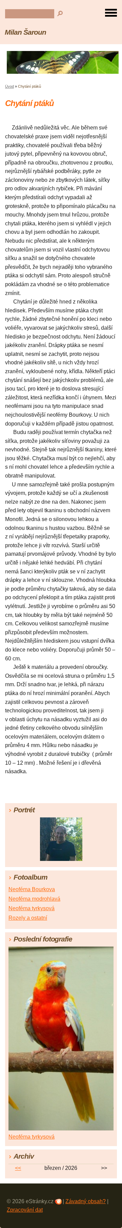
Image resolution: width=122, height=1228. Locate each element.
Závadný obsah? (85, 1201)
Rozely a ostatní (27, 918)
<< (18, 1168)
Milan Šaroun (25, 32)
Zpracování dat (25, 1210)
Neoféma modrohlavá (34, 899)
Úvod (9, 86)
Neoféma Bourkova (31, 889)
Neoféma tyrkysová (31, 908)
